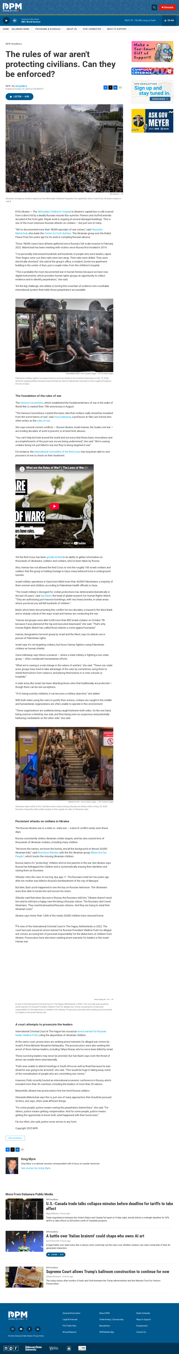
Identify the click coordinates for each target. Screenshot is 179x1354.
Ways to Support (117, 29)
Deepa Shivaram (53, 1276)
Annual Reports (69, 1332)
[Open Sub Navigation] (31, 29)
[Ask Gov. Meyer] (152, 121)
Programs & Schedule (48, 29)
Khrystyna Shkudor (47, 852)
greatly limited (54, 557)
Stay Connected (92, 29)
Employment (142, 1326)
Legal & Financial (70, 1319)
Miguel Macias (52, 1213)
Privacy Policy (38, 1336)
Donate (168, 7)
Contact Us (141, 1332)
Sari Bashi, (46, 595)
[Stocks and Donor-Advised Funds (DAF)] (152, 51)
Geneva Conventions (31, 402)
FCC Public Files (69, 1326)
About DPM (104, 1313)
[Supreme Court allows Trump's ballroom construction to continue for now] (24, 1277)
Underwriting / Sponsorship (111, 1319)
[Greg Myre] (12, 1165)
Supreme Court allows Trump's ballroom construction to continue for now (107, 1271)
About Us (72, 29)
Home (6, 29)
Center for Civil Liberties (57, 233)
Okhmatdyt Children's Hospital (54, 211)
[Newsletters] (152, 91)
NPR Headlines (14, 43)
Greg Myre (21, 86)
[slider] (19, 20)
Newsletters (104, 1326)
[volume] (14, 20)
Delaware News (20, 29)
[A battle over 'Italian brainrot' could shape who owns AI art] (24, 1241)
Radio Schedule (143, 1313)
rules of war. (44, 420)
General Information (71, 1313)
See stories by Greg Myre (35, 1168)
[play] (6, 20)
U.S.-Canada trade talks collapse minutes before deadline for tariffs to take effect (109, 1206)
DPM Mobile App (106, 1332)
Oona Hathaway (62, 416)
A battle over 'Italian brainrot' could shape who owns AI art (95, 1235)
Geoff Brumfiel (52, 1241)
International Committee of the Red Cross (57, 451)
